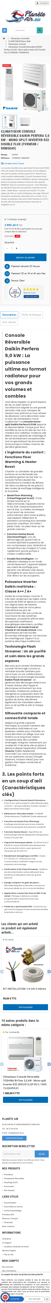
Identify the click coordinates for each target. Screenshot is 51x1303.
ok (43, 1154)
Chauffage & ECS (11, 1182)
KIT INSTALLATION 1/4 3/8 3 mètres (24, 988)
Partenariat (8, 1222)
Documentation (10, 1203)
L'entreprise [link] (6, 1239)
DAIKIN (15, 155)
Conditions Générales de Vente (16, 1247)
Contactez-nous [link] (14, 1138)
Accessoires (9, 1186)
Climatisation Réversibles (14, 1178)
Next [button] (49, 971)
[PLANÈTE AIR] (25, 16)
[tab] (9, 314)
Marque (4, 155)
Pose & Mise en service (13, 1207)
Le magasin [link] (6, 1243)
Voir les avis (31, 296)
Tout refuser (34, 1299)
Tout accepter (12, 1299)
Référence (5, 158)
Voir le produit (25, 1007)
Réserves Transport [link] (10, 1218)
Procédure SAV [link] (8, 1214)
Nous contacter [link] (8, 1226)
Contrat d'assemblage (12, 1211)
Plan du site (8, 1254)
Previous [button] (2, 971)
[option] (25, 974)
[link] (42, 3)
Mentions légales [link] (9, 1251)
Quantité (9, 242)
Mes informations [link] (9, 1271)
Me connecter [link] (7, 1267)
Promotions (8, 1175)
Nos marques (9, 1190)
